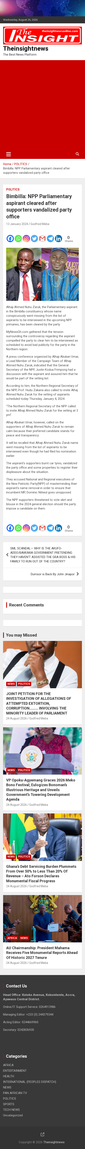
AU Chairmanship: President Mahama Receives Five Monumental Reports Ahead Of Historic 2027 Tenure (42, 953)
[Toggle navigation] (8, 154)
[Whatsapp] (18, 235)
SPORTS (8, 1104)
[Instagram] (26, 235)
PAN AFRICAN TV (15, 1093)
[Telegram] (50, 235)
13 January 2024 (17, 224)
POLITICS (13, 189)
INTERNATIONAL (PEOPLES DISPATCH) (29, 1082)
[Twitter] (34, 235)
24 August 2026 (16, 718)
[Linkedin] (58, 235)
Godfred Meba (40, 224)
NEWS (11, 683)
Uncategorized (13, 1115)
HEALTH (8, 1076)
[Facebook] (10, 235)
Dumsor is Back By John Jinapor (53, 574)
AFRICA (12, 938)
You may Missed (21, 635)
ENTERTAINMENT (15, 1071)
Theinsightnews (25, 48)
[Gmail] (42, 235)
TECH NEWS (11, 1110)
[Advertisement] (42, 104)
